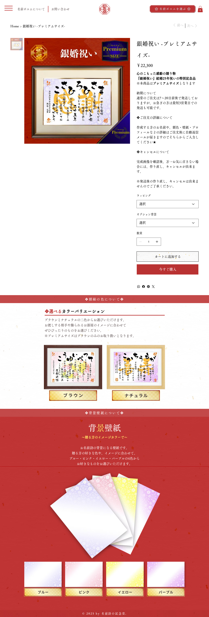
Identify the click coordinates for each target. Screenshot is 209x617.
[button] (200, 9)
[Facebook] (143, 287)
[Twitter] (153, 287)
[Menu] (8, 8)
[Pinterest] (148, 287)
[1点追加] (157, 242)
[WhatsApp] (139, 287)
